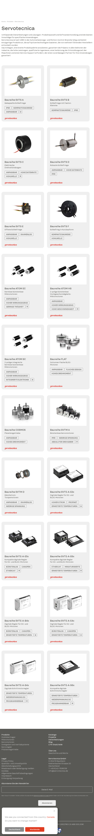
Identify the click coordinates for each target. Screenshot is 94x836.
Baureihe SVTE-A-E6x (62, 556)
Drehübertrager (8, 737)
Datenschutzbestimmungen (41, 795)
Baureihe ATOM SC (15, 359)
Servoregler (6, 747)
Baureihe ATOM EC (15, 288)
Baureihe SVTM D (14, 491)
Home (3, 21)
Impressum (6, 776)
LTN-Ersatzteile (55, 744)
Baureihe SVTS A (14, 99)
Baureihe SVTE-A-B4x (17, 620)
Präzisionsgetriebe (9, 749)
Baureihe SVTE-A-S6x (62, 685)
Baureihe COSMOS (15, 429)
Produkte (10, 21)
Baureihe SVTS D (59, 162)
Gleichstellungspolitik (11, 766)
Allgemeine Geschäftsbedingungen (17, 773)
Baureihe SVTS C (14, 162)
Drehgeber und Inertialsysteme (15, 744)
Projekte (52, 737)
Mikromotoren (7, 740)
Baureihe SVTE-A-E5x (17, 556)
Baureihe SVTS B (59, 99)
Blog (50, 742)
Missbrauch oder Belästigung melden (17, 768)
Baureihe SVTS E (14, 226)
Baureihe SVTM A (60, 429)
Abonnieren (47, 803)
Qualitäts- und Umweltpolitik (14, 763)
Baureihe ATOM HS (60, 288)
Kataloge (52, 735)
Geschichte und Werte (58, 753)
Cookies (4, 771)
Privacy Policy (7, 761)
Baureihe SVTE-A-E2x (62, 491)
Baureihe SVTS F (59, 226)
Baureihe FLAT (58, 359)
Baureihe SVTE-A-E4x (62, 620)
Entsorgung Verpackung (12, 778)
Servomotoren (7, 742)
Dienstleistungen (56, 740)
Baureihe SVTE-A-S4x (17, 685)
